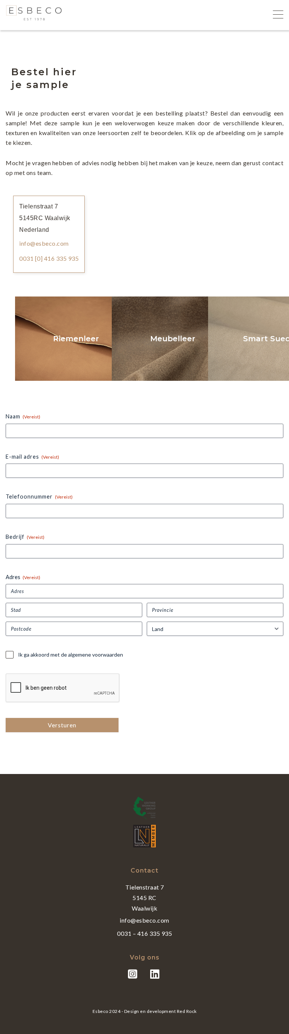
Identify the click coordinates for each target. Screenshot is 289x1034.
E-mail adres (32, 456)
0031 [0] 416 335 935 (49, 258)
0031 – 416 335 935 (144, 933)
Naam (23, 416)
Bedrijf (25, 537)
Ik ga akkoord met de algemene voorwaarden (70, 654)
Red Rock (187, 1011)
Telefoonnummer (39, 496)
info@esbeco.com (44, 243)
